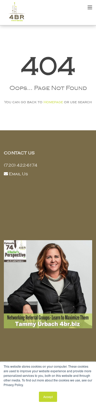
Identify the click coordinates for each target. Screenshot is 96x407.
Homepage (53, 102)
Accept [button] (48, 396)
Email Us (18, 174)
